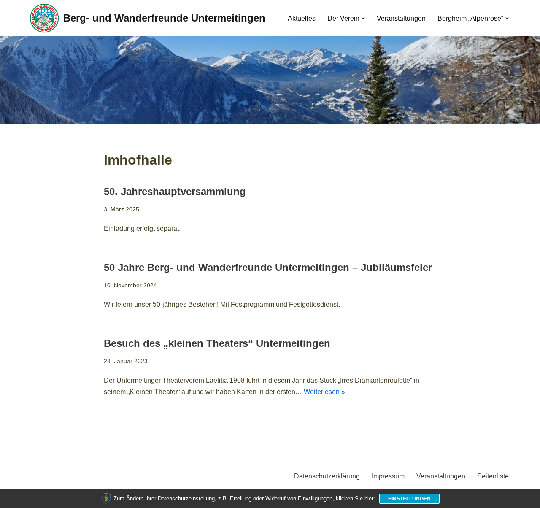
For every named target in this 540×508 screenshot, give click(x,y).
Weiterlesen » (324, 391)
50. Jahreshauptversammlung (175, 191)
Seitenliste (493, 476)
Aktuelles (302, 18)
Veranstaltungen (401, 18)
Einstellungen (409, 499)
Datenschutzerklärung (327, 476)
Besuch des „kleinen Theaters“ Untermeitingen (217, 343)
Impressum (388, 476)
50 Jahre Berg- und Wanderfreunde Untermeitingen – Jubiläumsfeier (268, 267)
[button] (363, 18)
